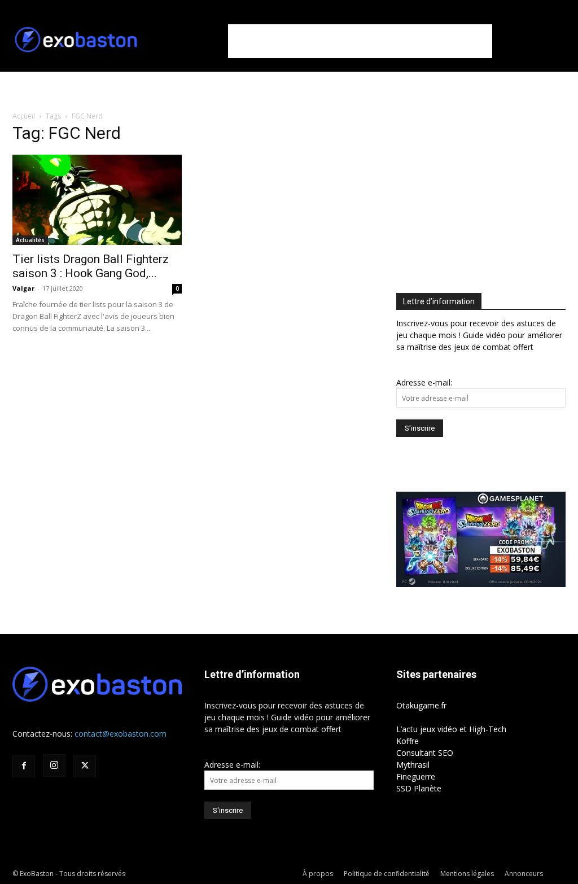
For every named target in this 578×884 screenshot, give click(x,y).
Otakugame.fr (421, 705)
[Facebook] (23, 766)
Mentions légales (467, 873)
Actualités (30, 240)
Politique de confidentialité (387, 873)
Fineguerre (415, 776)
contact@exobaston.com (121, 733)
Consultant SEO (424, 752)
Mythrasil (413, 764)
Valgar (23, 288)
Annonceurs (524, 873)
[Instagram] (54, 765)
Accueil (23, 116)
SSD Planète (418, 788)
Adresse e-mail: (424, 382)
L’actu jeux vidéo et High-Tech (451, 729)
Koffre (407, 741)
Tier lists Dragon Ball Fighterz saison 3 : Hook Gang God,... (90, 266)
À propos (318, 873)
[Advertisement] (360, 41)
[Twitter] (84, 766)
